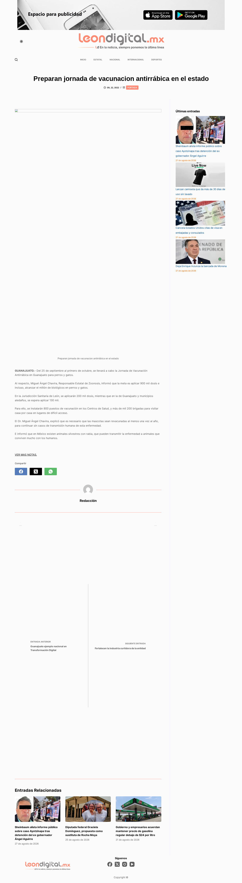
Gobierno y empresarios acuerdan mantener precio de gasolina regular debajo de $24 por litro (138, 831)
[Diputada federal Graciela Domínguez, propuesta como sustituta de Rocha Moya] (88, 809)
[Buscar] (16, 59)
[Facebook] (21, 471)
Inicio (83, 59)
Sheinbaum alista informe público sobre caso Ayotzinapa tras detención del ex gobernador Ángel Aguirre (199, 151)
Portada (132, 87)
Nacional (115, 59)
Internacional (136, 59)
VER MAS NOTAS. (26, 454)
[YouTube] (132, 864)
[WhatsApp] (50, 471)
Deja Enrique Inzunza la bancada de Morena (201, 266)
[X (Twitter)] (36, 471)
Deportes (156, 59)
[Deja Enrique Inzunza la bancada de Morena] (200, 251)
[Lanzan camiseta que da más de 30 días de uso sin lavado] (200, 174)
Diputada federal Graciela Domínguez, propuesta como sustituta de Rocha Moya (84, 831)
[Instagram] (124, 864)
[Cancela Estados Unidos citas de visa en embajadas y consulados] (200, 213)
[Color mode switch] (21, 41)
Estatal (98, 59)
